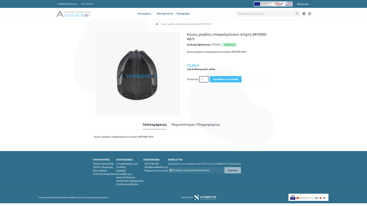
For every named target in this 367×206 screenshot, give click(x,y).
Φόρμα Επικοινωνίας (156, 170)
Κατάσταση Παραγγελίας (129, 180)
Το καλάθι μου (124, 174)
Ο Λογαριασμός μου (127, 163)
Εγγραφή (121, 170)
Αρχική (157, 24)
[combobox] (268, 13)
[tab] (155, 124)
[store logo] (73, 13)
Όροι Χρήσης (100, 170)
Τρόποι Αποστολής (103, 163)
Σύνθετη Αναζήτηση (127, 184)
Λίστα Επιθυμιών (125, 177)
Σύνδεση (121, 167)
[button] (304, 4)
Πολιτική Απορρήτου (104, 174)
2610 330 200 (87, 4)
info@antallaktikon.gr (67, 4)
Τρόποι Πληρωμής (103, 167)
